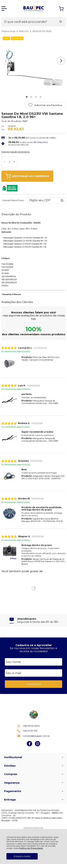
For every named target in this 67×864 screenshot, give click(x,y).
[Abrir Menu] (4, 8)
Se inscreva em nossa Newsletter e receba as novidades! (33, 649)
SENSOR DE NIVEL (42, 31)
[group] (33, 620)
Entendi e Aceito (22, 856)
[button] (27, 97)
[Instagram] (37, 745)
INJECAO (24, 31)
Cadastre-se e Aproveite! (34, 645)
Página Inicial (8, 31)
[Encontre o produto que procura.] (60, 22)
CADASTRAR (33, 684)
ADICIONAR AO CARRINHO (30, 176)
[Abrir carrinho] (61, 8)
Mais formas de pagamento (15, 151)
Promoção (17, 38)
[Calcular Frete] (62, 200)
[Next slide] (61, 61)
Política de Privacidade (31, 848)
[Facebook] (29, 745)
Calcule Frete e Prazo (13, 200)
